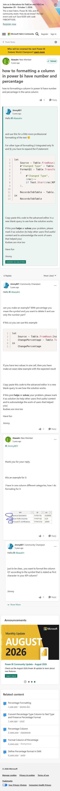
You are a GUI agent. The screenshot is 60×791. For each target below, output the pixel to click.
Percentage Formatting (19, 702)
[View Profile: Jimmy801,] (8, 112)
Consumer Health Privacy (40, 785)
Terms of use (43, 775)
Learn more (39, 52)
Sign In (53, 34)
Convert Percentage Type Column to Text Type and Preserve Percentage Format (31, 716)
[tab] (28, 681)
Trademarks (7, 781)
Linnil (22, 721)
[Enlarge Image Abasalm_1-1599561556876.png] (28, 517)
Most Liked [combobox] (50, 275)
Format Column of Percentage (23, 739)
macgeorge (25, 732)
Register (44, 34)
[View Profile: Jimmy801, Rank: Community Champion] (6, 285)
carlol (23, 755)
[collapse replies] (30, 281)
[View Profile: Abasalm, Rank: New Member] (6, 61)
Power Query (10, 42)
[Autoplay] (25, 681)
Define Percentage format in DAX (24, 751)
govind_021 (25, 706)
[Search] (37, 34)
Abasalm (15, 59)
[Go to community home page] (21, 34)
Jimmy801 (17, 110)
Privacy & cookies (27, 775)
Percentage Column (18, 728)
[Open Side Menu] (4, 34)
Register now (9, 23)
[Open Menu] (56, 42)
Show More (15, 604)
